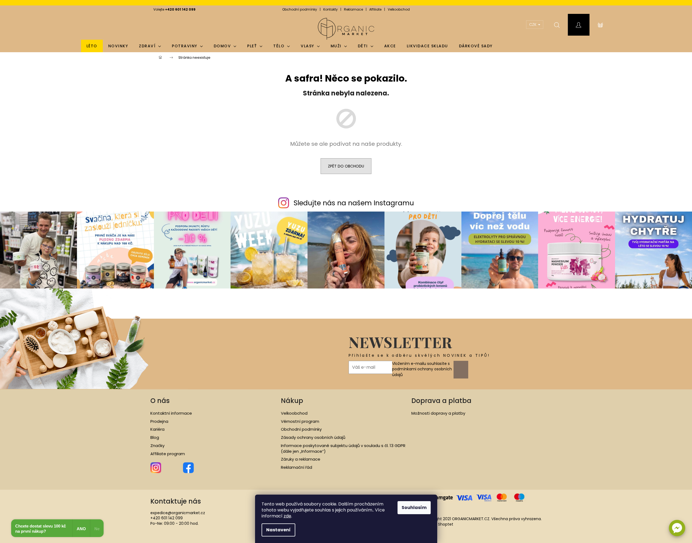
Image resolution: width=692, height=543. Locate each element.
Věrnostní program (300, 421)
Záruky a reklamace (300, 459)
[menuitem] (92, 46)
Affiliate (375, 9)
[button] (677, 528)
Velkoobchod (399, 9)
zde (287, 516)
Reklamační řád (296, 467)
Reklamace (353, 9)
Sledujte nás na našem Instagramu (354, 203)
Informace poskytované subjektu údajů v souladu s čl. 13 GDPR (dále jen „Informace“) (343, 448)
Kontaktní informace (171, 413)
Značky (157, 445)
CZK (533, 24)
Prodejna (159, 421)
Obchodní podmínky (299, 9)
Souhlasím (414, 507)
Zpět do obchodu (346, 166)
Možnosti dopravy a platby (438, 413)
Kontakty (330, 9)
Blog (154, 437)
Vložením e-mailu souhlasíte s (422, 369)
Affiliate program (167, 454)
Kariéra (157, 429)
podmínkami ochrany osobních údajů (422, 371)
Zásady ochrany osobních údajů (313, 437)
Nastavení (278, 530)
